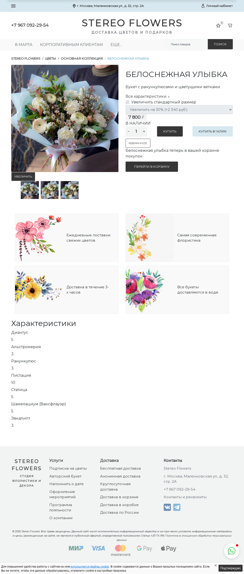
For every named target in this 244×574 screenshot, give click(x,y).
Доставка (109, 460)
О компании (60, 518)
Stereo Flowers (26, 58)
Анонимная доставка (120, 476)
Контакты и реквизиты (185, 497)
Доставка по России (119, 512)
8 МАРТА (23, 44)
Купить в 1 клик (213, 131)
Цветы (50, 58)
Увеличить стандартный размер (163, 102)
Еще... (116, 44)
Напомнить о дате (66, 484)
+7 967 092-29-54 (30, 25)
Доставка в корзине (119, 497)
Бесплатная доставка (120, 468)
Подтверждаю (230, 568)
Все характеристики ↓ (148, 96)
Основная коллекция (82, 58)
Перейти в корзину (152, 166)
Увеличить (23, 176)
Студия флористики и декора (26, 480)
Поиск (220, 44)
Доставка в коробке (119, 505)
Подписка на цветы (68, 468)
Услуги (56, 460)
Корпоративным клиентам (71, 44)
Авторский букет (65, 476)
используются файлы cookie (90, 566)
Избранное (138, 143)
